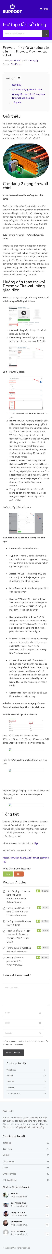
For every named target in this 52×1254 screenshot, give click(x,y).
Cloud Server (16, 64)
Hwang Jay (34, 60)
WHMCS (9, 1075)
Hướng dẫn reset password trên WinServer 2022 (15, 961)
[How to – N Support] (12, 12)
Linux (5, 1167)
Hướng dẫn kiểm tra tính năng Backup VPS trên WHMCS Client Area (18, 912)
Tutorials (10, 1081)
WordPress (11, 1070)
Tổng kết (16, 102)
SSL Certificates (13, 1093)
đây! (36, 843)
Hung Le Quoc (18, 1212)
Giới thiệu (16, 84)
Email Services (9, 1173)
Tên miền (10, 1087)
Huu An (14, 1193)
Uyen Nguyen (18, 1231)
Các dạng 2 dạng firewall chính (27, 89)
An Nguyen (16, 1221)
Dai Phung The (18, 1202)
